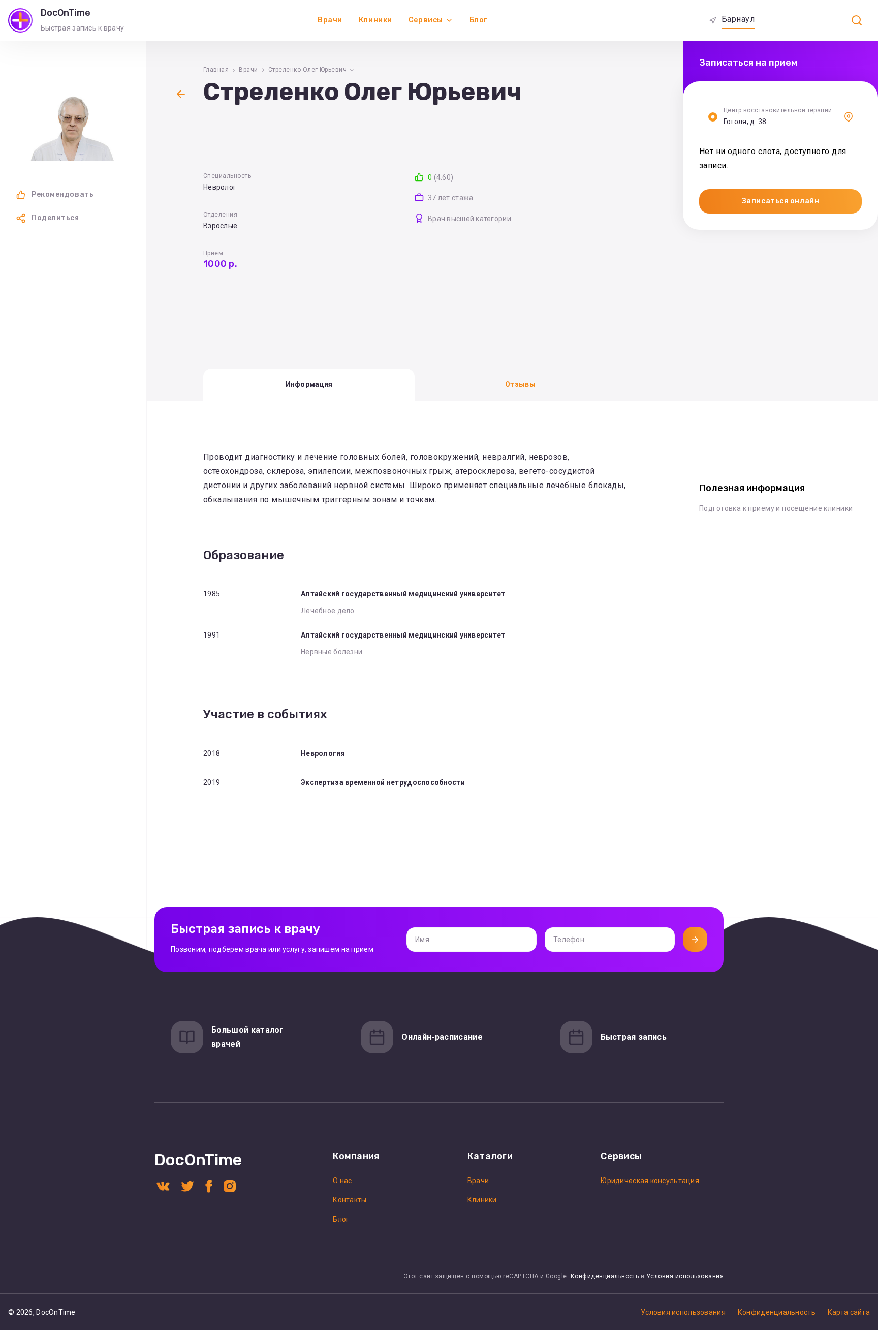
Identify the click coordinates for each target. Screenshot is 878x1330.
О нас (342, 1180)
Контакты (349, 1199)
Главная (216, 69)
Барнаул (738, 19)
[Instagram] (230, 1185)
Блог (478, 20)
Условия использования (685, 1276)
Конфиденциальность (605, 1276)
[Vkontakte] (163, 1185)
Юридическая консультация (650, 1180)
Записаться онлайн (781, 201)
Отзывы (520, 384)
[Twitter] (187, 1185)
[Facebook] (208, 1185)
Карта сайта (849, 1312)
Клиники (375, 20)
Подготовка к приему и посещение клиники (776, 508)
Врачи (330, 20)
